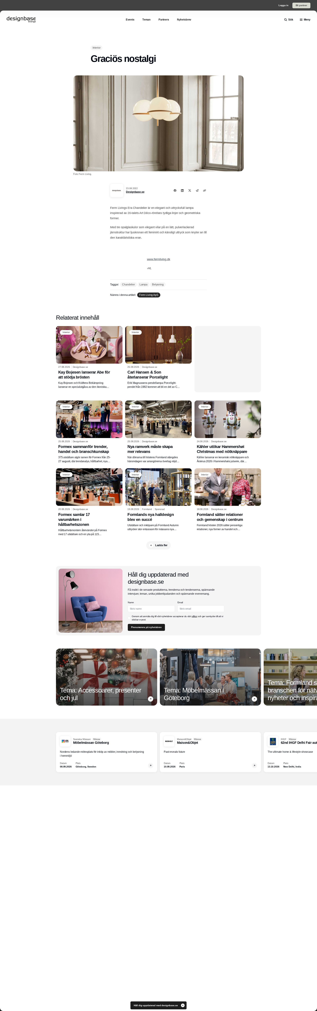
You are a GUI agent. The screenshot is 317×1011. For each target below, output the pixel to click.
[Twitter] (190, 190)
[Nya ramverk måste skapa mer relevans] (158, 431)
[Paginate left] (59, 677)
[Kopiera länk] (204, 190)
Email (180, 602)
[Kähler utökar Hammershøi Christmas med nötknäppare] (227, 431)
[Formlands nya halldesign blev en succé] (158, 499)
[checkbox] (129, 618)
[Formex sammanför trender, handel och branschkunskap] (89, 431)
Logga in (283, 5)
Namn (131, 602)
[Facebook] (175, 190)
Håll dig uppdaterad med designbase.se (156, 1005)
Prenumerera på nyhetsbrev (146, 627)
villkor (194, 616)
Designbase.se (135, 191)
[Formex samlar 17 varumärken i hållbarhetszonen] (89, 502)
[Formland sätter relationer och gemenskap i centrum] (227, 499)
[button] (150, 699)
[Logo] (21, 19)
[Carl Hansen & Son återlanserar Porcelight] (158, 357)
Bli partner (301, 5)
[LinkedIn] (182, 190)
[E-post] (197, 190)
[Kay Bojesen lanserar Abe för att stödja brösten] (89, 357)
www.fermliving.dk (158, 259)
